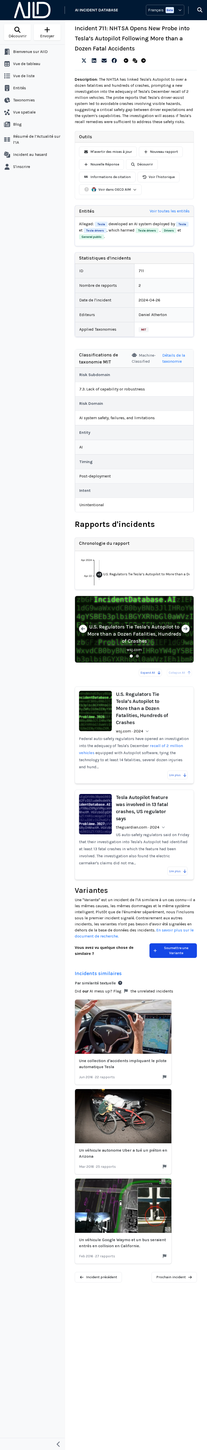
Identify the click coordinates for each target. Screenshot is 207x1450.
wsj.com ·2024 (129, 731)
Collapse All (177, 672)
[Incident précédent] (127, 60)
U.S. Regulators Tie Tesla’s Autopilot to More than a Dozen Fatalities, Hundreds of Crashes (134, 634)
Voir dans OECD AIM (114, 189)
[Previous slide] (83, 629)
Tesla (101, 224)
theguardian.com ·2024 (137, 827)
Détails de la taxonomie (173, 358)
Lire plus (175, 775)
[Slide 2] (137, 656)
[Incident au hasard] (136, 60)
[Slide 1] (131, 656)
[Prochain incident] (144, 60)
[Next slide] (186, 629)
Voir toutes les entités (170, 211)
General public (91, 237)
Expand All (148, 672)
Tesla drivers (95, 230)
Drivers (169, 230)
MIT (143, 329)
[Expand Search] (197, 10)
